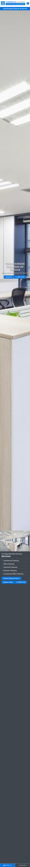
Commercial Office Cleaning (13, 574)
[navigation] (28, 3)
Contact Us (9, 277)
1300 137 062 (20, 277)
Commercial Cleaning (11, 561)
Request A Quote (8, 582)
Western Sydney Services (11, 578)
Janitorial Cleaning (10, 567)
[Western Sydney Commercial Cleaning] (13, 5)
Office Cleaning (8, 564)
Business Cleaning (10, 570)
